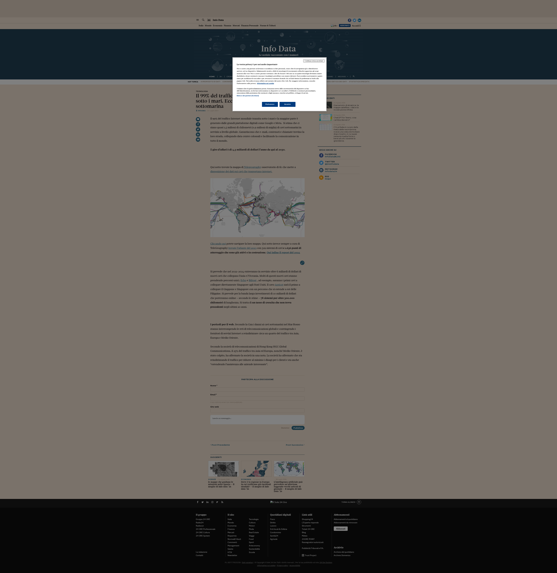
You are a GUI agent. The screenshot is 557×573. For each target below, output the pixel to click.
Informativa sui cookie (265, 83)
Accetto (287, 104)
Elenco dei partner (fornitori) (248, 96)
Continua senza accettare (314, 61)
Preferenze (269, 104)
